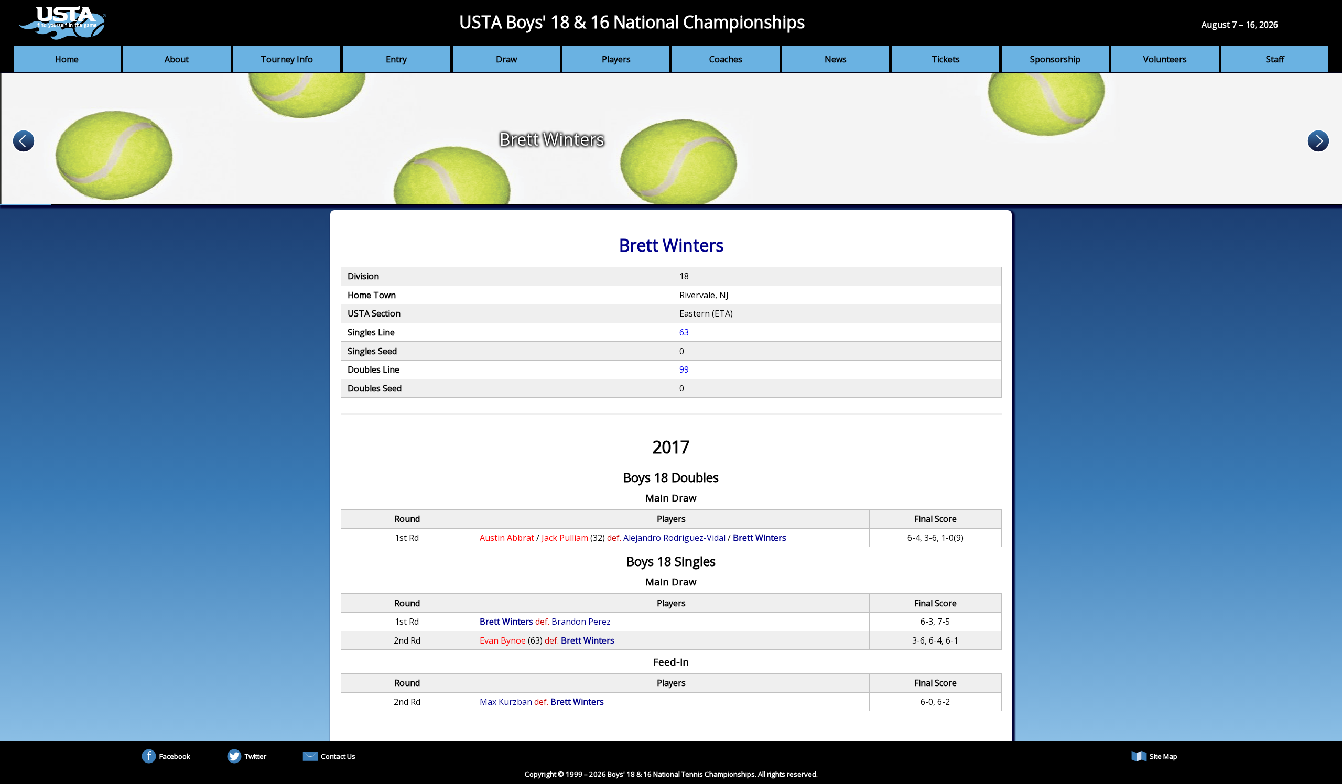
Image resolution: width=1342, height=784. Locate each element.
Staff (1275, 59)
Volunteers (1165, 59)
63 (684, 332)
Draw (506, 59)
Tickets (946, 59)
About (177, 59)
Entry (396, 59)
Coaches (725, 59)
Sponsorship (1055, 59)
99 (684, 369)
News (836, 59)
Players (616, 59)
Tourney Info (287, 59)
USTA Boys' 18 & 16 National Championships (632, 21)
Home (67, 59)
